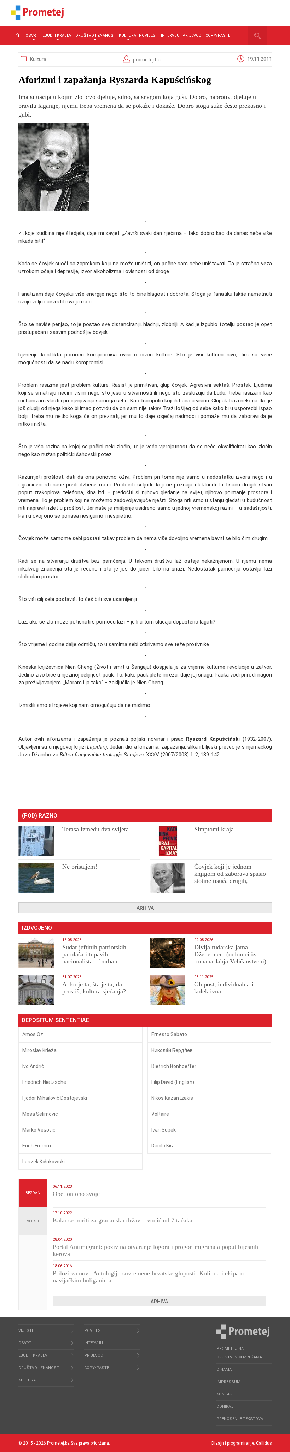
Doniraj (224, 1406)
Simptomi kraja (214, 829)
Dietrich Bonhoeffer (173, 1066)
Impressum (228, 1382)
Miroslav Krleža (39, 1050)
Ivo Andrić (33, 1066)
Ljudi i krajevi (57, 35)
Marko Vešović (39, 1130)
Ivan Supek (163, 1130)
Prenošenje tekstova (239, 1419)
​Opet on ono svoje (76, 1193)
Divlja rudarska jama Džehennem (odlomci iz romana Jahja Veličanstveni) (230, 954)
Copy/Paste (217, 35)
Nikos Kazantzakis (172, 1098)
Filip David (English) (172, 1082)
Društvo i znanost (95, 35)
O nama (224, 1369)
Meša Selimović (40, 1114)
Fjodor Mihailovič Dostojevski (54, 1098)
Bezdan (32, 1193)
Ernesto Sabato (169, 1034)
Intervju (170, 35)
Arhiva (145, 908)
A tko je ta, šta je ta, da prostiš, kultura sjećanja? (94, 988)
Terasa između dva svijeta (95, 829)
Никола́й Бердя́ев (172, 1050)
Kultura (127, 35)
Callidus (264, 1443)
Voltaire (160, 1114)
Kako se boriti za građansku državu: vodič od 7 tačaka (122, 1220)
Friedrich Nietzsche (44, 1082)
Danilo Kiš (162, 1146)
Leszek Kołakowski (43, 1161)
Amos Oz (32, 1034)
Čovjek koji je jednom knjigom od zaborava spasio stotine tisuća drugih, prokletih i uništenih (230, 877)
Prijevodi (192, 35)
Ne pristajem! (79, 866)
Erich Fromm (36, 1146)
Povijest (148, 35)
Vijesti (33, 1221)
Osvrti (32, 35)
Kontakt (225, 1394)
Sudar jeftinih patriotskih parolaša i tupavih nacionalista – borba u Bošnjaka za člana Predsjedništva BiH (94, 961)
